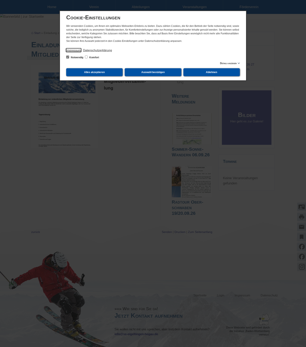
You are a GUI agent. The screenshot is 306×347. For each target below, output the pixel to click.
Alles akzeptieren (94, 72)
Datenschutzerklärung (97, 50)
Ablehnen (211, 72)
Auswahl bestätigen (153, 72)
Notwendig (77, 57)
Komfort (94, 57)
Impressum (73, 50)
